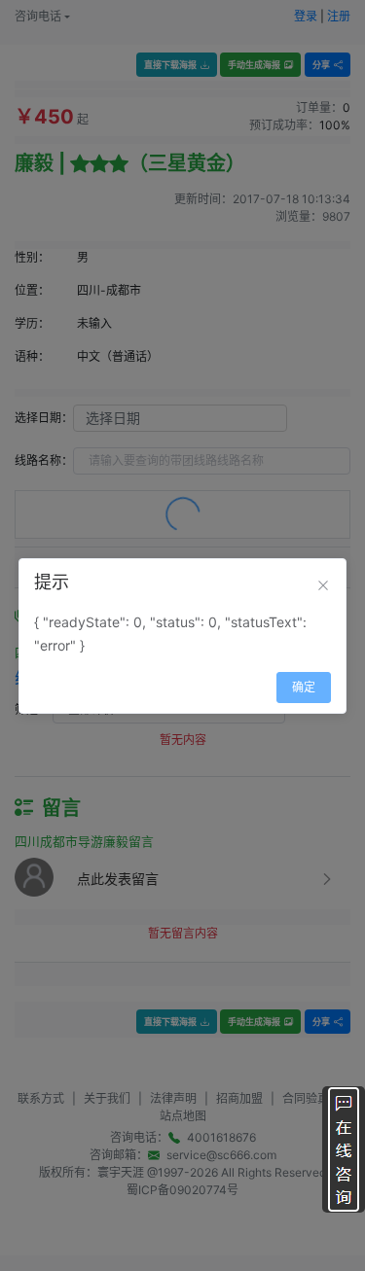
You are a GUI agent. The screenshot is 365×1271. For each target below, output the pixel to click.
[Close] (323, 585)
